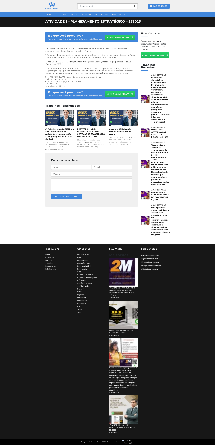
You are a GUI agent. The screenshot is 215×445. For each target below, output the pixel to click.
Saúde (79, 309)
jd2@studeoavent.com (150, 262)
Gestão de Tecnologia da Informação (87, 279)
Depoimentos (102, 15)
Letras (79, 292)
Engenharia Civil (83, 266)
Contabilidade (82, 260)
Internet (80, 289)
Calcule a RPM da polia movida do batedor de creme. (120, 131)
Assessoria (61, 15)
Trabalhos (86, 15)
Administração (83, 254)
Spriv (79, 312)
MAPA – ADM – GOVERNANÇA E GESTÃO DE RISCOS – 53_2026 (159, 133)
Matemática (82, 301)
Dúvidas (73, 15)
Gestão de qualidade (85, 275)
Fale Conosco (159, 6)
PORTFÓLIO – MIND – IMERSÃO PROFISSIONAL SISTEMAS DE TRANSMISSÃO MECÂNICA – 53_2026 (91, 133)
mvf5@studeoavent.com (151, 266)
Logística (81, 295)
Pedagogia (81, 303)
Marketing (81, 298)
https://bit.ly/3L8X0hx (55, 86)
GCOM (80, 272)
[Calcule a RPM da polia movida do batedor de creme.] (123, 118)
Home (49, 15)
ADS (79, 257)
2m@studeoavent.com (150, 255)
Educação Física (83, 263)
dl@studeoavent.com (149, 269)
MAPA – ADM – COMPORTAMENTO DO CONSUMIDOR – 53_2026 (160, 196)
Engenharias (82, 269)
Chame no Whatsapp (118, 37)
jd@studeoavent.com (149, 259)
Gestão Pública (83, 286)
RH (78, 306)
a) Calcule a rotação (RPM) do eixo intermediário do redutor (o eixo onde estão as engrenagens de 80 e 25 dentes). (59, 134)
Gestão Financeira (84, 283)
